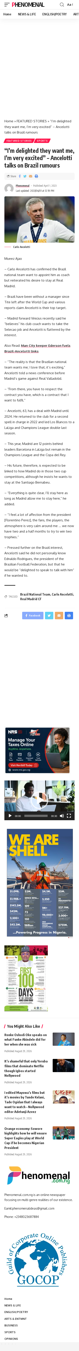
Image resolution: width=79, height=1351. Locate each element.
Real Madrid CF (30, 599)
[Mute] (62, 816)
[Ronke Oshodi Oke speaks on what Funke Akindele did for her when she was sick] (64, 1039)
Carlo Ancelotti (62, 594)
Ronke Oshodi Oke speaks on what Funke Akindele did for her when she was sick (25, 1039)
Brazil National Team (35, 594)
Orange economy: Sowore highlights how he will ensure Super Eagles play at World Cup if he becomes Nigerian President (25, 1138)
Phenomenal (28, 4)
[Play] (10, 816)
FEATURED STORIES (32, 121)
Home (8, 121)
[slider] (36, 816)
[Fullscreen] (69, 816)
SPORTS (42, 140)
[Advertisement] (39, 73)
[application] (39, 800)
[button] (39, 800)
